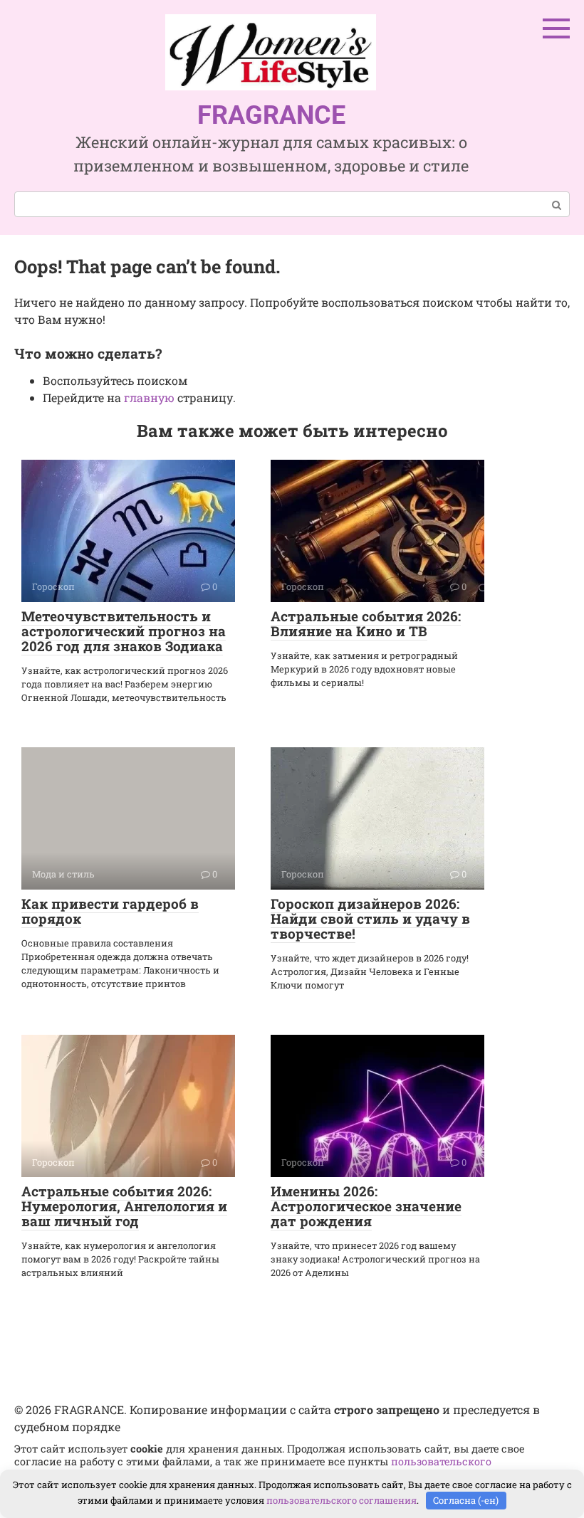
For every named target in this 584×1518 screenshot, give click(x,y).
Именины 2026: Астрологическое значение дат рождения (366, 1206)
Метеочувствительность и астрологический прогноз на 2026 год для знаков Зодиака (123, 631)
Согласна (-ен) (466, 1500)
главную (149, 397)
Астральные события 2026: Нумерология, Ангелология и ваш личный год (124, 1206)
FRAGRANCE (271, 115)
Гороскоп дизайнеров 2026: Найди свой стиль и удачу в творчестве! (370, 918)
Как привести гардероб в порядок (110, 911)
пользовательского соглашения (341, 1500)
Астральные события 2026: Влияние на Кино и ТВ (366, 623)
